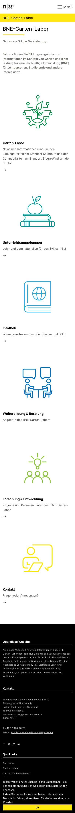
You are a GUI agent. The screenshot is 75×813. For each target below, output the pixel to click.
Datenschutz (53, 781)
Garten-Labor (10, 768)
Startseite (8, 763)
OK (37, 807)
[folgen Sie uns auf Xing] (14, 744)
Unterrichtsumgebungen (16, 773)
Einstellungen (59, 785)
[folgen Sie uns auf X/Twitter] (9, 744)
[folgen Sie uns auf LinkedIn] (18, 744)
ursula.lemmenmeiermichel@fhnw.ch (32, 732)
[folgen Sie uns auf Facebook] (4, 744)
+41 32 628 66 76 (15, 728)
